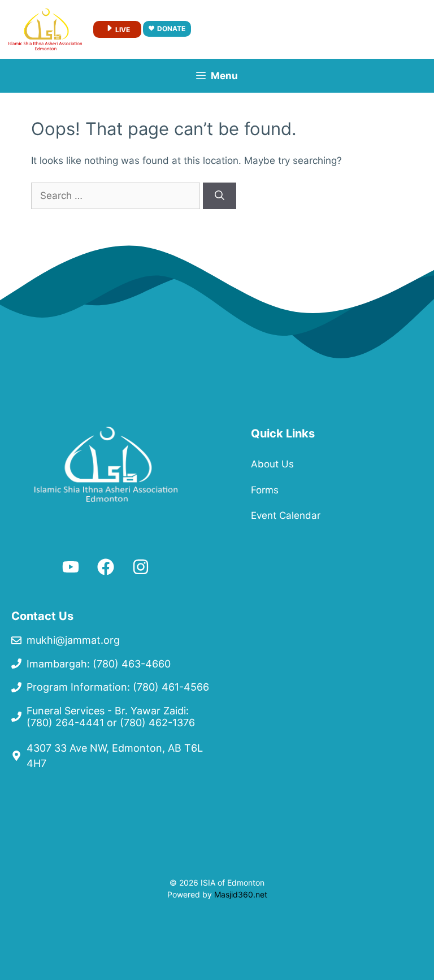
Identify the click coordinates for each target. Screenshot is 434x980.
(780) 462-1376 (157, 723)
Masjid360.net (240, 894)
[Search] (219, 196)
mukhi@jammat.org (73, 640)
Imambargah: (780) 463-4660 (99, 664)
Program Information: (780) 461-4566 (118, 687)
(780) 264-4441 (65, 723)
